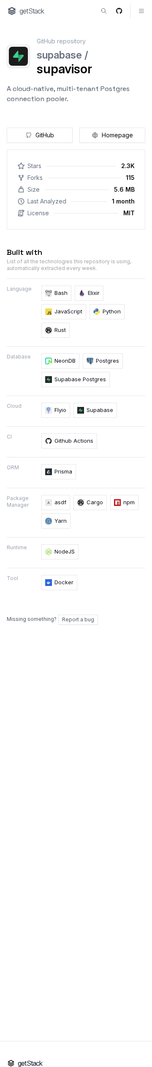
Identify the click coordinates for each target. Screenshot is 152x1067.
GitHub (44, 135)
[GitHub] (119, 11)
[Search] (103, 11)
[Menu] (137, 11)
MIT (129, 213)
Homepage (117, 135)
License (38, 213)
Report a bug (78, 619)
